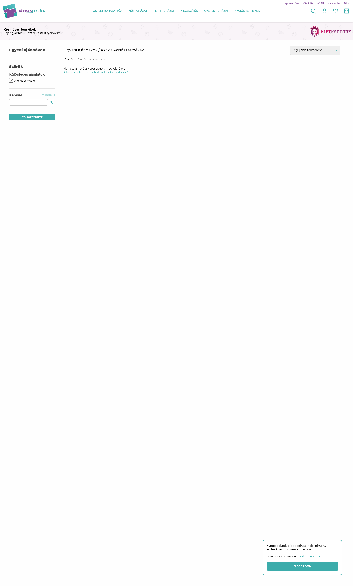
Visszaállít (48, 95)
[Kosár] (346, 11)
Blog (347, 3)
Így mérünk (291, 3)
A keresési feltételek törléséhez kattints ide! (95, 72)
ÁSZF (320, 3)
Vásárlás (308, 3)
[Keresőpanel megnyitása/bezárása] (313, 11)
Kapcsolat (334, 3)
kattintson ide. (310, 556)
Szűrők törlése (32, 117)
